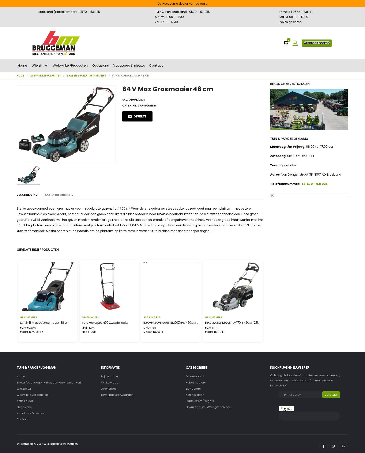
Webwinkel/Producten (70, 65)
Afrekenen (108, 389)
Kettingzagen (195, 395)
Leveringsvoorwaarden (117, 395)
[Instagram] (333, 446)
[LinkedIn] (343, 446)
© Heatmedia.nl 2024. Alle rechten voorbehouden (47, 444)
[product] (47, 286)
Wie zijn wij (40, 65)
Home (22, 65)
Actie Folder (25, 401)
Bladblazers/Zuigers (200, 401)
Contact (156, 65)
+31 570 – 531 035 (314, 184)
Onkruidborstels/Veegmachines (208, 407)
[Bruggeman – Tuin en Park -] (55, 43)
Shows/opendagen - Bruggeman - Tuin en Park (49, 382)
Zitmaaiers (193, 389)
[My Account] (295, 43)
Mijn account (110, 376)
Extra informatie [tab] (59, 195)
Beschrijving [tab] (27, 195)
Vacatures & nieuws (129, 65)
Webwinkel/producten (32, 395)
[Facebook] (323, 446)
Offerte (140, 116)
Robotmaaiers (196, 383)
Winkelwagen (110, 383)
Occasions (100, 65)
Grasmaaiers (147, 105)
